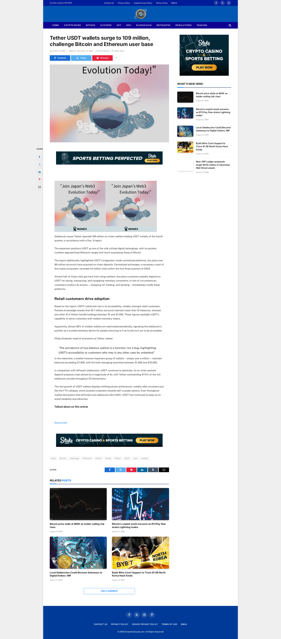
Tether (118, 458)
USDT (127, 458)
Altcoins (106, 25)
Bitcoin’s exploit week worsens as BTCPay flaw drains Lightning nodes (139, 525)
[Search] (229, 25)
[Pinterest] (39, 179)
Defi (128, 25)
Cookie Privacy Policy (143, 3)
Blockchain (143, 25)
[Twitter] (39, 164)
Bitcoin (90, 25)
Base (53, 458)
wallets (144, 458)
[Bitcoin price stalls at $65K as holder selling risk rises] (78, 504)
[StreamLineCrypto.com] (140, 14)
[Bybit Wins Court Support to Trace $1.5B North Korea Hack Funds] (140, 553)
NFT (119, 25)
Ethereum (87, 458)
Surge (108, 458)
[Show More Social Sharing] (116, 58)
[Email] (39, 187)
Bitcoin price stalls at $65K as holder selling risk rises (77, 525)
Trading (202, 25)
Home (55, 25)
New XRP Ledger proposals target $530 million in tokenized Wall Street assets (213, 164)
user (135, 458)
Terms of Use (161, 3)
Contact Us (109, 3)
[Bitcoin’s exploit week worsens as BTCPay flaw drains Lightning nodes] (140, 504)
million (98, 458)
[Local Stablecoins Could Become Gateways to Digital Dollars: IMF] (78, 553)
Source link (60, 422)
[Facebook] (39, 157)
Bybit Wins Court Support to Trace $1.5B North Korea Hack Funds (139, 574)
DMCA (174, 3)
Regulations (183, 25)
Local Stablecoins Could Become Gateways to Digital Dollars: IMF (76, 574)
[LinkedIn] (39, 172)
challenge (74, 458)
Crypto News (72, 25)
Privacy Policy (124, 3)
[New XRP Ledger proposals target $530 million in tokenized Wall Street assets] (185, 165)
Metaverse (164, 25)
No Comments (104, 51)
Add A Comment (109, 591)
